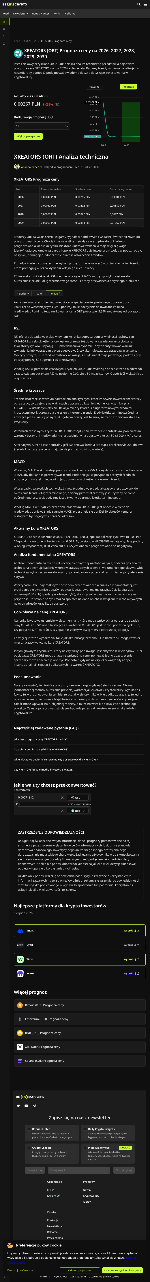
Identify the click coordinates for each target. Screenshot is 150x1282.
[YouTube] (26, 1106)
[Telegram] (34, 1106)
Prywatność (60, 1276)
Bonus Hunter (40, 13)
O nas (50, 1190)
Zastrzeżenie (78, 1276)
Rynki (57, 13)
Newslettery (20, 13)
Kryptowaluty (91, 1195)
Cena (17, 41)
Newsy (87, 1190)
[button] (79, 739)
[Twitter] (18, 1106)
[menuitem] (5, 21)
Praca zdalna (55, 1238)
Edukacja (52, 1220)
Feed (6, 13)
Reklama (70, 13)
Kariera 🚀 (53, 1195)
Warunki (45, 1276)
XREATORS (30, 41)
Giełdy (87, 1201)
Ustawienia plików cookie (104, 1276)
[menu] (5, 32)
